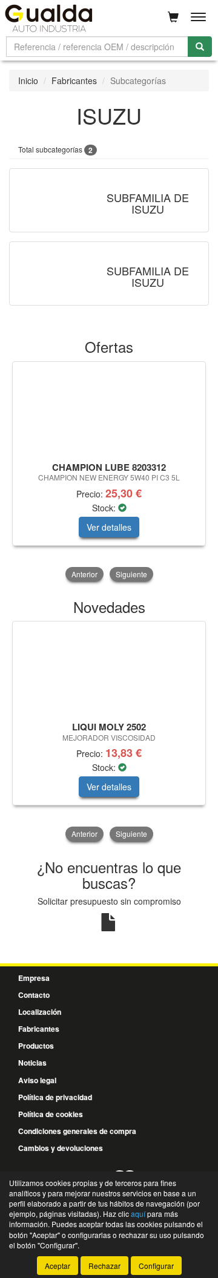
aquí (138, 1213)
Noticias (32, 1062)
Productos (36, 1045)
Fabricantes (74, 80)
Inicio (28, 80)
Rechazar (104, 1265)
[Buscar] (200, 46)
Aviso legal (37, 1080)
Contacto (34, 994)
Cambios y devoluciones (60, 1147)
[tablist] (109, 472)
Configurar (156, 1265)
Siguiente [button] (131, 574)
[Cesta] (173, 17)
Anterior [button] (84, 574)
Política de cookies (50, 1114)
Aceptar (57, 1265)
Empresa (34, 977)
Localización (39, 1011)
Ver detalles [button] (109, 527)
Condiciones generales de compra (77, 1131)
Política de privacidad (55, 1097)
